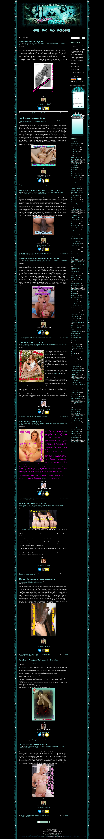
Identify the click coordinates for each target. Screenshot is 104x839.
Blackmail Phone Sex (75, 180)
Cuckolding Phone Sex (76, 222)
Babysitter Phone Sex (75, 157)
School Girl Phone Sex (76, 382)
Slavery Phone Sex (75, 400)
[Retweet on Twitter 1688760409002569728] (76, 107)
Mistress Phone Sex (75, 318)
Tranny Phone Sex (75, 431)
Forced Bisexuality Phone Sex (77, 261)
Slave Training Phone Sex (76, 398)
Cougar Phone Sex (75, 215)
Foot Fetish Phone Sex (76, 259)
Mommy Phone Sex (26, 663)
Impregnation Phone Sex (76, 300)
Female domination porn (76, 252)
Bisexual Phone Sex (75, 174)
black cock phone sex (39, 253)
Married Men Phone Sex (76, 310)
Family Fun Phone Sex (75, 245)
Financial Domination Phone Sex (77, 256)
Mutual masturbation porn (76, 331)
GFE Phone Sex (74, 276)
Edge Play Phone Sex (75, 236)
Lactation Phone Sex (75, 306)
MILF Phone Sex (74, 316)
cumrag (27, 472)
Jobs (58, 834)
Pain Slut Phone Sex (75, 344)
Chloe (21, 43)
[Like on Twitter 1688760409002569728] (78, 107)
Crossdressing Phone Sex (76, 219)
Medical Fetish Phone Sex (76, 314)
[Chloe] (43, 100)
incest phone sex (24, 573)
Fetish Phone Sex (75, 254)
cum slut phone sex (25, 338)
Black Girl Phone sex (75, 178)
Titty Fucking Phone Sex (76, 427)
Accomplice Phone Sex (27, 344)
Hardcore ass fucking (75, 285)
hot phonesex (39, 416)
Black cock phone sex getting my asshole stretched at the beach (39, 190)
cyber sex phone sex (32, 739)
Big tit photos (74, 167)
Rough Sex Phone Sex (76, 378)
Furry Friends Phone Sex (41, 662)
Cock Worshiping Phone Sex (40, 113)
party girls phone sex (46, 815)
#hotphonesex (80, 103)
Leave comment (64, 113)
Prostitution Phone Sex (76, 368)
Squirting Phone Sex (75, 413)
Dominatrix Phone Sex (76, 232)
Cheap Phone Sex (60, 192)
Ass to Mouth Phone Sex (40, 185)
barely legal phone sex (25, 337)
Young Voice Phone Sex (35, 424)
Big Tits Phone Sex (75, 169)
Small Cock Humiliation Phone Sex (77, 403)
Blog (44, 30)
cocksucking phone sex (25, 186)
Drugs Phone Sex (75, 234)
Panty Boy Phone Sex (75, 346)
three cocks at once (40, 393)
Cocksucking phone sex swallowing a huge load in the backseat (39, 259)
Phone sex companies (75, 358)
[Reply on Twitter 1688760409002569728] (73, 107)
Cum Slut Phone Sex (37, 193)
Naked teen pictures (49, 423)
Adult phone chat (26, 581)
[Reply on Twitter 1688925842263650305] (73, 99)
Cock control (55, 43)
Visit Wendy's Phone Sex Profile (43, 408)
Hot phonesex (62, 344)
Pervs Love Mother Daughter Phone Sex (32, 503)
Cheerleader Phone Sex (76, 202)
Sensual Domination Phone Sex (78, 384)
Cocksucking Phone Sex (24, 44)
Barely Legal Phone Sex (42, 43)
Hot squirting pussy (60, 662)
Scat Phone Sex (74, 380)
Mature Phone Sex (75, 312)
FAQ (52, 30)
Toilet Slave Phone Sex (76, 429)
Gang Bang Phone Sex (56, 344)
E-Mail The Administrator (43, 836)
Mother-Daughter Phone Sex (34, 505)
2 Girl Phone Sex (74, 141)
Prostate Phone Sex (75, 366)
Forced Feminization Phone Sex (78, 265)
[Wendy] (43, 403)
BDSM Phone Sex (42, 344)
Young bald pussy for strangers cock (31, 422)
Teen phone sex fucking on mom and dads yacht (34, 744)
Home (45, 834)
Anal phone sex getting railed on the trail (32, 118)
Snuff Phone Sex (74, 409)
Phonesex (73, 362)
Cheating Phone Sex (22, 121)
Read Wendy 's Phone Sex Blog (43, 409)
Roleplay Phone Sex (59, 423)
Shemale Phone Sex (75, 392)
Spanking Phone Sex (75, 411)
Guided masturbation (75, 283)
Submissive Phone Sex (22, 506)
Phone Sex (73, 354)
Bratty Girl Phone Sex (76, 188)
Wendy (21, 344)
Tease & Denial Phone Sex (76, 423)
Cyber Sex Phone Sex (33, 662)
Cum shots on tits (31, 44)
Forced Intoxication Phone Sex (77, 268)
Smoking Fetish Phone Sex (76, 406)
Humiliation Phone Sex (76, 297)
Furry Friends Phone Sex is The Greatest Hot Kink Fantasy (38, 660)
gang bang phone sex (32, 416)
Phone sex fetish (34, 582)
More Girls (63, 30)
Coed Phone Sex (74, 211)
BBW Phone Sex (74, 161)
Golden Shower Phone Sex (77, 280)
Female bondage (74, 250)
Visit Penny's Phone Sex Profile (43, 565)
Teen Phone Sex (37, 44)
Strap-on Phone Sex (75, 419)
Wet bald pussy (32, 345)
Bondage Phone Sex (75, 186)
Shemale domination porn (76, 390)
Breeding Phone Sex (75, 190)
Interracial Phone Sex (60, 581)
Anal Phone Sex (32, 120)
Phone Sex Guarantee (54, 834)
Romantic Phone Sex (61, 505)
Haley (21, 662)
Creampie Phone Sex (30, 193)
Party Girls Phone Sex (27, 582)
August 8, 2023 (75, 93)
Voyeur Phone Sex (75, 435)
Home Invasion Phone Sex (76, 289)
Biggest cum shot (54, 120)
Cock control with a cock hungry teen (31, 42)
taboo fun (22, 669)
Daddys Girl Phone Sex (76, 230)
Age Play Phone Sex (26, 43)
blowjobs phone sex (24, 113)
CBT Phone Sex (74, 195)
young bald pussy (33, 113)
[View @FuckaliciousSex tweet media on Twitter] (73, 96)
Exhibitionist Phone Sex (76, 243)
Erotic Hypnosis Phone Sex (77, 238)
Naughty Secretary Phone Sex (77, 341)
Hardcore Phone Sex (49, 662)
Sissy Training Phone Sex (76, 396)
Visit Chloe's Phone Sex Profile (43, 104)
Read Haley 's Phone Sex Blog (43, 732)
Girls (36, 30)
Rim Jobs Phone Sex (75, 372)
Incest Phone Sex (26, 505)
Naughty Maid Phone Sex (76, 335)
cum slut (65, 431)
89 (47, 822)
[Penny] (43, 561)
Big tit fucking (74, 165)
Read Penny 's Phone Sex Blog (43, 567)
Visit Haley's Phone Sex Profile (43, 731)
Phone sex (54, 423)
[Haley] (43, 726)
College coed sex (74, 213)
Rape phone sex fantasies (53, 505)
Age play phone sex (24, 185)
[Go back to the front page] (52, 15)
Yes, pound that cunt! (57, 363)
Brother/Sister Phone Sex (77, 192)
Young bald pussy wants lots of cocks (31, 342)
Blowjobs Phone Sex (50, 43)
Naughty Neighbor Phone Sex (77, 337)
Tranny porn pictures (75, 433)
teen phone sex (26, 113)
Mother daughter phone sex (26, 529)
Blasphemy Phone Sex (76, 182)
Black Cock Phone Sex (46, 192)
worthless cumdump (57, 373)
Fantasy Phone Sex (37, 121)
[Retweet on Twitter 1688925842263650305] (76, 99)
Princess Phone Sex (75, 364)
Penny (21, 505)
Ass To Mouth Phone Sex (34, 43)
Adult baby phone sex (75, 145)
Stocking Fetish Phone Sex (77, 415)
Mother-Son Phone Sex (76, 326)
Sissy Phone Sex (74, 394)
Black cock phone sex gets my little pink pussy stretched (37, 579)
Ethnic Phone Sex (75, 241)
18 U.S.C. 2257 (49, 834)
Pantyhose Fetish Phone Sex (77, 348)
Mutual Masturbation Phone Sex (77, 328)
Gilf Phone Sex (74, 278)
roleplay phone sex (41, 498)
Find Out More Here (76, 83)
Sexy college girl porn (75, 388)
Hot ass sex (73, 291)
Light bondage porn (75, 308)
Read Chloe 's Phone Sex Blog (43, 106)
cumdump (43, 478)
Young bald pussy (43, 44)
